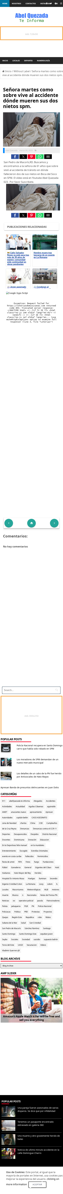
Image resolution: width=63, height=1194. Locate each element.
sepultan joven (46, 934)
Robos (48, 917)
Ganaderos (16, 867)
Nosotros (16, 3)
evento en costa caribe (11, 856)
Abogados (38, 801)
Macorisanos (17, 889)
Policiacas (6, 911)
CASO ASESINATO (39, 817)
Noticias (5, 900)
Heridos (38, 873)
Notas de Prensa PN (48, 895)
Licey (41, 884)
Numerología (43, 60)
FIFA (20, 862)
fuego (36, 862)
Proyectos (48, 911)
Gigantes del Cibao (43, 867)
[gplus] (56, 3)
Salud (23, 923)
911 (3, 801)
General (27, 867)
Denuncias (24, 828)
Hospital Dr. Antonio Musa (13, 878)
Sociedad (26, 939)
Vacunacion (32, 945)
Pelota (4, 906)
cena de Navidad (9, 823)
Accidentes (50, 801)
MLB (46, 889)
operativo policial (26, 900)
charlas (23, 823)
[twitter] (51, 3)
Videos (43, 945)
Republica (30, 917)
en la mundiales (37, 845)
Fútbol (4, 867)
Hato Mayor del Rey (22, 873)
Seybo (4, 939)
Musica (15, 895)
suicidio (37, 939)
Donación (32, 839)
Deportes (28, 60)
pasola (40, 900)
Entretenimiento (9, 850)
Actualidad (20, 806)
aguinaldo (51, 806)
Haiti (57, 867)
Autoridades (7, 817)
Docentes (6, 839)
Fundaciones (48, 862)
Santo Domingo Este (27, 934)
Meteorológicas (34, 889)
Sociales (14, 939)
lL (57, 884)
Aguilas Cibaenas (36, 806)
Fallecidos (29, 856)
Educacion (44, 839)
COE (41, 823)
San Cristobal (35, 923)
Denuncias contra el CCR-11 (45, 828)
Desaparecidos (20, 834)
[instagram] (61, 3)
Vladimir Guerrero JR (11, 950)
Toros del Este (8, 945)
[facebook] (46, 3)
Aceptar (37, 1185)
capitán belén (22, 817)
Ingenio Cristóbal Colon (12, 884)
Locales (16, 60)
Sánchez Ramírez (32, 928)
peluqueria (15, 906)
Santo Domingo (8, 934)
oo (14, 900)
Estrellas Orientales (39, 850)
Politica (17, 911)
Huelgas (31, 878)
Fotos (28, 862)
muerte (5, 895)
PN (33, 906)
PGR (26, 906)
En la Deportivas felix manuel (14, 845)
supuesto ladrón (51, 939)
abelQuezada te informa (19, 801)
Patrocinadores (53, 900)
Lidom (49, 884)
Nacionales (32, 895)
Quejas (5, 917)
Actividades (7, 806)
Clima (32, 823)
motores (55, 889)
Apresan (49, 812)
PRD (26, 911)
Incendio (53, 878)
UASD (20, 945)
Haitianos (6, 873)
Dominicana (19, 839)
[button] (15, 156)
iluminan (42, 878)
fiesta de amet (8, 862)
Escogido (23, 850)
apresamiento (36, 812)
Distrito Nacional (49, 834)
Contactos (31, 3)
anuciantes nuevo (18, 812)
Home (4, 3)
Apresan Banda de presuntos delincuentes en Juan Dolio (30, 787)
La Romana (30, 884)
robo (40, 917)
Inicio (5, 60)
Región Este (17, 917)
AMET (4, 812)
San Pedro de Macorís (11, 928)
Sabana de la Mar (9, 923)
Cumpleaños (51, 823)
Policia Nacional (44, 906)
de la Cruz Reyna (9, 828)
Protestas (36, 911)
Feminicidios (42, 856)
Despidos (35, 834)
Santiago (47, 928)
